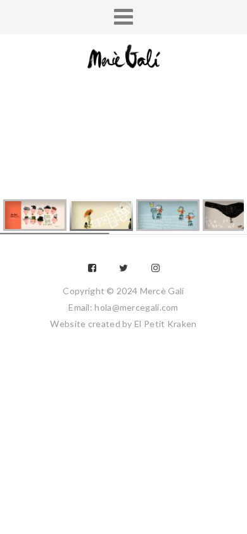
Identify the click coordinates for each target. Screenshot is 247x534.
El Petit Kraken (165, 323)
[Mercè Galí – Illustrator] (124, 58)
